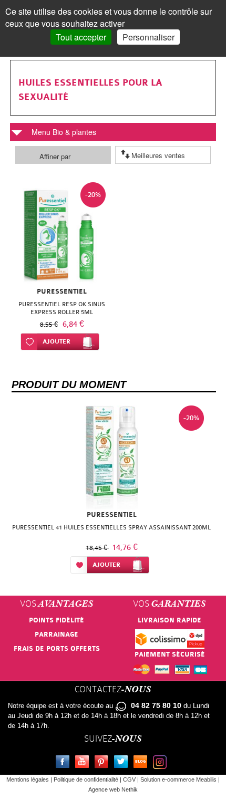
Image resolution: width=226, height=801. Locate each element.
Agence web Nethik (113, 789)
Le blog (142, 763)
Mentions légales (27, 779)
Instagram (162, 763)
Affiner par (54, 156)
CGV (129, 779)
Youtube (84, 763)
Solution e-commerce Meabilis (178, 779)
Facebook (65, 763)
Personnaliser (148, 37)
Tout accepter (81, 37)
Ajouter (56, 341)
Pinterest (103, 763)
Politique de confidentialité (86, 779)
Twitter (123, 763)
